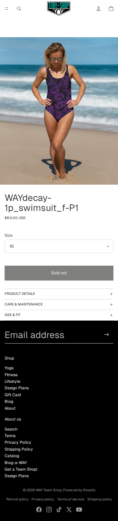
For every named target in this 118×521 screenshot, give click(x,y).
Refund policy (17, 499)
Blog (9, 401)
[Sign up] (106, 335)
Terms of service (70, 499)
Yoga (9, 367)
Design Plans (17, 387)
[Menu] (6, 8)
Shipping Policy (19, 449)
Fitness (11, 374)
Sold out (59, 272)
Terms (10, 435)
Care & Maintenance (24, 304)
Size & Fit (13, 315)
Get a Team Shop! (21, 469)
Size (9, 235)
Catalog (12, 455)
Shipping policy (99, 499)
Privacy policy (43, 499)
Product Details (20, 293)
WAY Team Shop (49, 490)
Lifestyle (12, 381)
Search (11, 429)
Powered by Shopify (79, 490)
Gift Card (13, 394)
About (10, 408)
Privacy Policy (18, 442)
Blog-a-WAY (16, 462)
